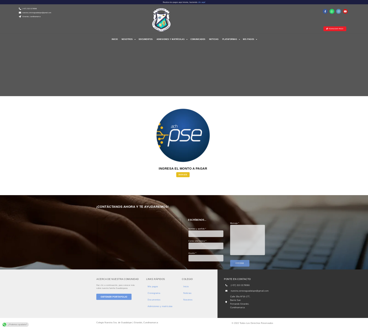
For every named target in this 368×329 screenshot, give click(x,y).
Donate (183, 175)
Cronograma (154, 293)
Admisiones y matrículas (171, 39)
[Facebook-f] (325, 11)
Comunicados (197, 39)
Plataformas (229, 39)
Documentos (146, 39)
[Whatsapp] (331, 11)
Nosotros (127, 39)
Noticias (214, 39)
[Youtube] (345, 11)
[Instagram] (338, 11)
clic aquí (201, 2)
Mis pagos (248, 39)
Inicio (115, 39)
